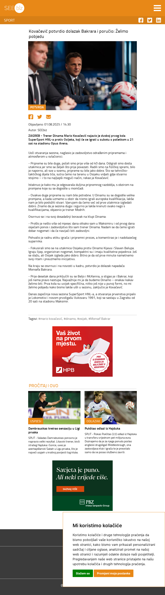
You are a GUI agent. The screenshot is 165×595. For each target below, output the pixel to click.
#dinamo (70, 318)
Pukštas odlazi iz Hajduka (102, 428)
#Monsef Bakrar (99, 318)
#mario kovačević (50, 318)
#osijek (82, 318)
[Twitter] (39, 116)
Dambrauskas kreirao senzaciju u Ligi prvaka (54, 430)
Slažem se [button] (83, 573)
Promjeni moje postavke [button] (113, 573)
